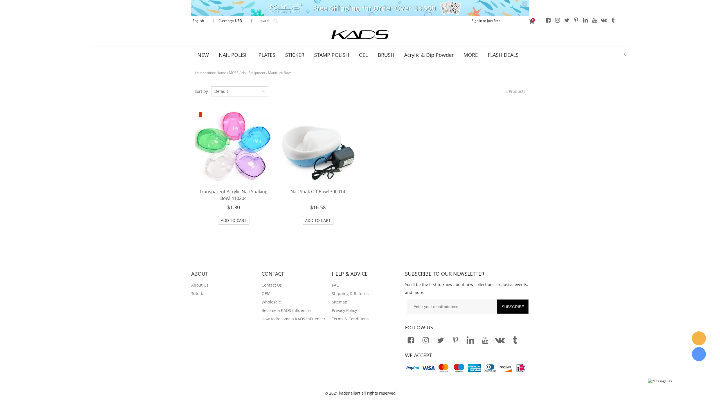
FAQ (335, 285)
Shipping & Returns (350, 293)
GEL (363, 54)
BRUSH (386, 54)
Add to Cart (233, 220)
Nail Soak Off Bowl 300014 (318, 191)
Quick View (233, 172)
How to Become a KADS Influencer (293, 318)
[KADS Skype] (699, 354)
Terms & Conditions (350, 318)
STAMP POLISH (331, 54)
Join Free (494, 20)
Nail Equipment (253, 72)
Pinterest (576, 20)
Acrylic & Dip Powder (429, 54)
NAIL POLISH (234, 54)
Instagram (557, 20)
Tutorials (199, 293)
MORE (471, 54)
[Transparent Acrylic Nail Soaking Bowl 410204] (233, 146)
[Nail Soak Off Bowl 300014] (318, 146)
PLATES (266, 54)
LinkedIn (585, 20)
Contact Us (272, 285)
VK (604, 20)
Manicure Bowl (279, 72)
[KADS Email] (699, 338)
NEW (203, 54)
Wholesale (271, 302)
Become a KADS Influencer (286, 310)
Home (221, 72)
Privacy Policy (344, 310)
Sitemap (339, 302)
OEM (266, 293)
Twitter (567, 20)
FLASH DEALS (503, 54)
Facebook (548, 20)
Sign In (477, 20)
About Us (199, 285)
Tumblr (613, 20)
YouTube (594, 20)
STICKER (294, 54)
